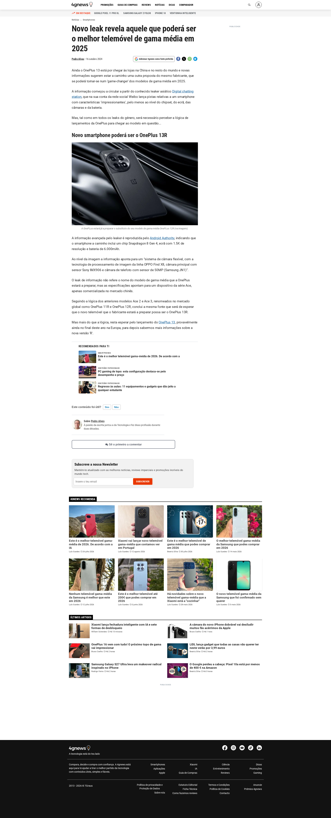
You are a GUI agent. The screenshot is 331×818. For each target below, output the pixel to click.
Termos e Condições (218, 784)
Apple (162, 772)
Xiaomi (193, 764)
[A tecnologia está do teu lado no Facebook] (224, 747)
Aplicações (159, 768)
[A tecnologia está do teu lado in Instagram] (233, 747)
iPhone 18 (160, 13)
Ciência (225, 764)
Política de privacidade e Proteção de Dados (150, 786)
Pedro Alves (78, 59)
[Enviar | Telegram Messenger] (195, 59)
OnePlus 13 (167, 322)
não (116, 407)
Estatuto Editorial (188, 784)
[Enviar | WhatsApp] (190, 59)
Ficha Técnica (190, 789)
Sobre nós (159, 792)
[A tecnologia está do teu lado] (82, 4)
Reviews (146, 4)
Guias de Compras (128, 4)
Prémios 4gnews (253, 789)
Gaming (257, 772)
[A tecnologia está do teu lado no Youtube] (242, 747)
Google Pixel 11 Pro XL (106, 13)
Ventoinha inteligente (183, 13)
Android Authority (162, 238)
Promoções (107, 4)
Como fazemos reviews (184, 793)
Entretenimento (221, 768)
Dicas (172, 4)
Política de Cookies (219, 789)
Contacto (224, 793)
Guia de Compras (188, 772)
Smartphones (158, 764)
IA (196, 768)
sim (107, 407)
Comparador (186, 4)
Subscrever (142, 481)
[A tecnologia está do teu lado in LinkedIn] (259, 747)
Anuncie (257, 784)
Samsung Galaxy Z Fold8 (137, 13)
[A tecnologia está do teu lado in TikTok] (250, 747)
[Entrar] (258, 5)
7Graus (89, 785)
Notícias (160, 4)
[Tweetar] (184, 59)
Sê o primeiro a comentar (125, 444)
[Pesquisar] (249, 4)
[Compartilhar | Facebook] (178, 59)
